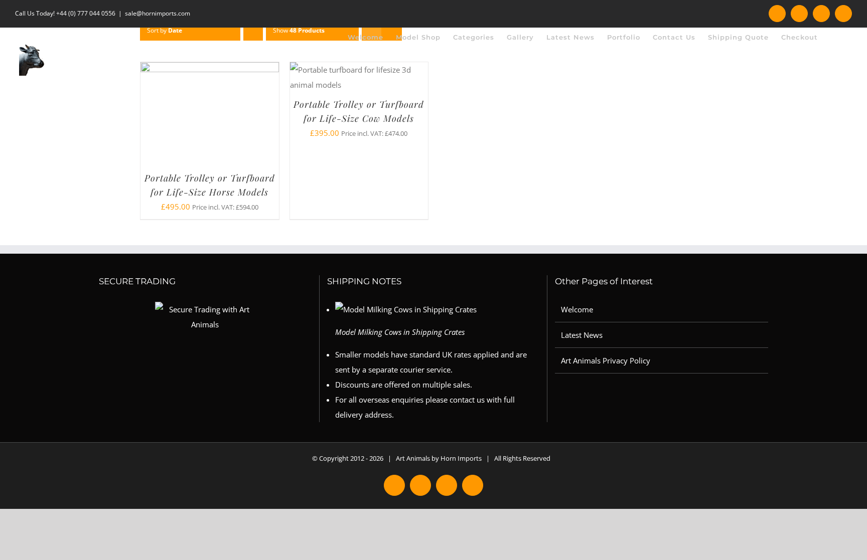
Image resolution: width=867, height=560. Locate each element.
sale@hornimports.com (157, 13)
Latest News (582, 335)
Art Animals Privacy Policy (605, 360)
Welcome (577, 309)
